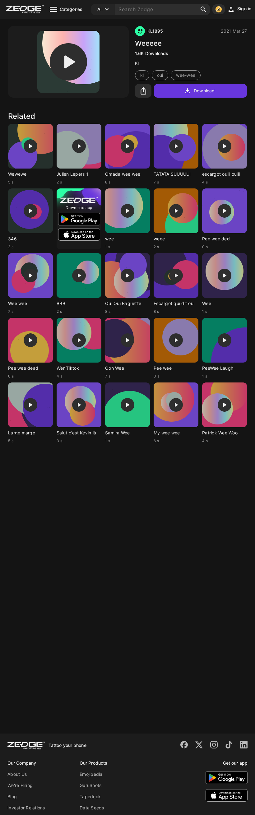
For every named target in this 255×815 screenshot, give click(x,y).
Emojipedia (91, 774)
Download (204, 90)
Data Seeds (92, 807)
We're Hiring (20, 785)
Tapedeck (90, 796)
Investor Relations (26, 807)
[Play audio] (68, 62)
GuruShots (90, 785)
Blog (12, 796)
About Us (17, 774)
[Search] (203, 9)
